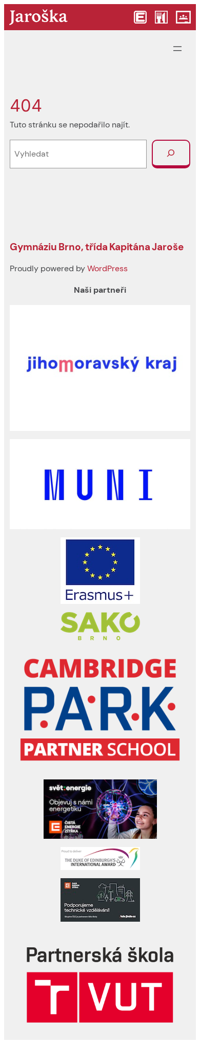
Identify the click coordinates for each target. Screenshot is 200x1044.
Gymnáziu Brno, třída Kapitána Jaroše (96, 247)
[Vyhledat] (171, 154)
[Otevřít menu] (177, 48)
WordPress (107, 268)
